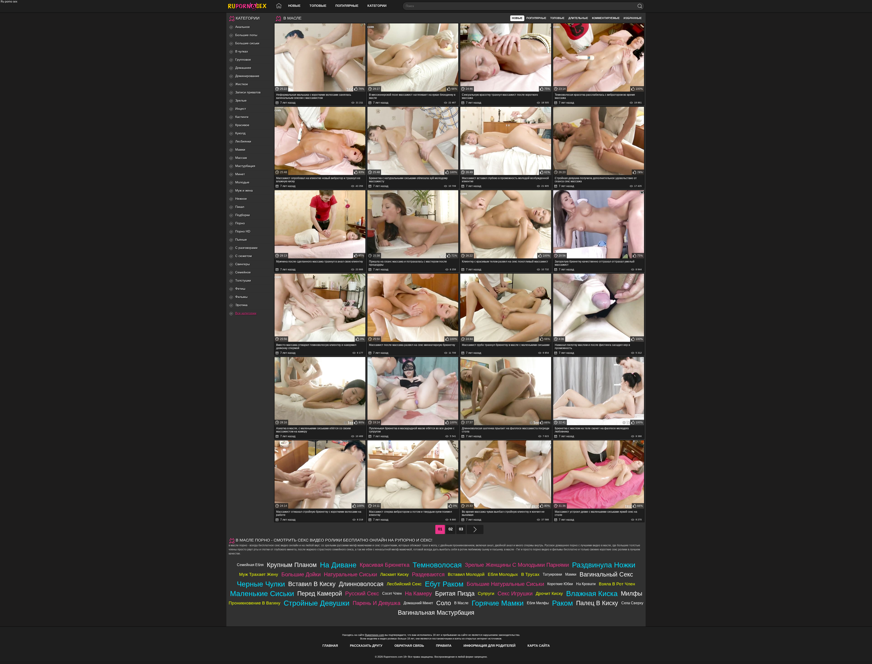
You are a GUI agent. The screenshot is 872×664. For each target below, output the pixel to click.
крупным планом (292, 564)
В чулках (241, 51)
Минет (240, 174)
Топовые (318, 5)
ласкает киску (394, 574)
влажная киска (592, 593)
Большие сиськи (247, 43)
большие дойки (301, 574)
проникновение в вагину (254, 603)
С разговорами (246, 248)
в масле (461, 603)
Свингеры (242, 264)
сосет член (392, 593)
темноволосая (437, 565)
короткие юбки (560, 584)
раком (562, 603)
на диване (338, 565)
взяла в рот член (617, 584)
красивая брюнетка (384, 565)
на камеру (418, 593)
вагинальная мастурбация (436, 612)
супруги (486, 593)
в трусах (530, 574)
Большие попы (246, 35)
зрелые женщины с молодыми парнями (517, 565)
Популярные (346, 5)
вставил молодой (466, 574)
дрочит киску (549, 593)
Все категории (245, 313)
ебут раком (444, 584)
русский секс (362, 593)
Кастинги (241, 117)
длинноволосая (361, 583)
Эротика (241, 305)
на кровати (586, 584)
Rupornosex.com (374, 635)
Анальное (242, 27)
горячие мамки (498, 603)
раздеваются (428, 574)
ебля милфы (538, 603)
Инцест (240, 108)
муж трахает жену (258, 574)
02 (450, 529)
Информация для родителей (489, 645)
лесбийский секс (404, 584)
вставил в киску (312, 583)
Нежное (241, 198)
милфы (631, 593)
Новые (294, 5)
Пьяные (241, 239)
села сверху (632, 603)
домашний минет (418, 603)
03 (461, 529)
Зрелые (241, 100)
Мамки (240, 149)
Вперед (475, 529)
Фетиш (240, 288)
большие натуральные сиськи (505, 584)
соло (443, 603)
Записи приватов (247, 92)
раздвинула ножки (603, 565)
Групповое (243, 59)
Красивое (242, 125)
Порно (240, 223)
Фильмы (241, 297)
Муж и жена (244, 190)
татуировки (552, 574)
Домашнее (243, 68)
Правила (443, 645)
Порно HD (242, 231)
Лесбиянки (243, 141)
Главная (330, 645)
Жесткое (241, 84)
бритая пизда (455, 593)
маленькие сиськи (262, 593)
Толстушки (243, 280)
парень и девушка (376, 603)
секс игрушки (515, 593)
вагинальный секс (606, 574)
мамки (570, 574)
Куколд (240, 133)
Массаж (241, 158)
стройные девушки (316, 603)
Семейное (243, 272)
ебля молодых (503, 574)
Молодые (242, 182)
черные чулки (261, 584)
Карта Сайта (539, 645)
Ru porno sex (249, 6)
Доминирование (247, 76)
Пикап (239, 207)
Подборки (242, 215)
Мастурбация (245, 166)
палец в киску (597, 603)
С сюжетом (243, 256)
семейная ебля (250, 565)
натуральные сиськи (350, 574)
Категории (376, 5)
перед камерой (319, 593)
